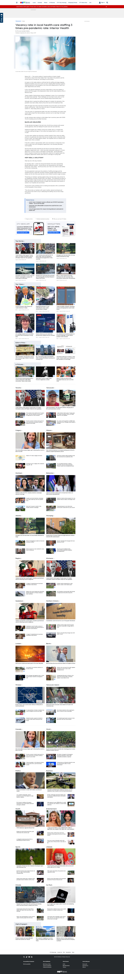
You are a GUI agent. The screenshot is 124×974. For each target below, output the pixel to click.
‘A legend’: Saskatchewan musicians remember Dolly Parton (34, 584)
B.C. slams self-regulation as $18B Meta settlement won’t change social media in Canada (66, 422)
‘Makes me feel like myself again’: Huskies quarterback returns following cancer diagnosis (30, 578)
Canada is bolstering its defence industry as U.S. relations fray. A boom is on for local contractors (59, 790)
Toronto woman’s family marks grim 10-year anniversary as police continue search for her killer (35, 422)
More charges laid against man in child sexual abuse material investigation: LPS (35, 676)
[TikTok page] (26, 957)
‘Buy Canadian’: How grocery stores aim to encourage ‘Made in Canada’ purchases (25, 358)
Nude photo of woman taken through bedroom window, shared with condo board (60, 536)
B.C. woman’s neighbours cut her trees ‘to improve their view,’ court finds (44, 939)
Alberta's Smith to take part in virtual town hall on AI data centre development (59, 493)
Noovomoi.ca (85, 965)
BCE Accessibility (26, 963)
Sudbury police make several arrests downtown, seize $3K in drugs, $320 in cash (65, 626)
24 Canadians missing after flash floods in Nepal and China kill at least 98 (66, 592)
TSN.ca (64, 967)
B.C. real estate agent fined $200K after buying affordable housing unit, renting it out (45, 358)
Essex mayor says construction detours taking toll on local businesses (29, 705)
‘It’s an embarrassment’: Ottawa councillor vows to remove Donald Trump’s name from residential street (65, 464)
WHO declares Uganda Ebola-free (25, 827)
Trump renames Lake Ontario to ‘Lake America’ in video (24, 307)
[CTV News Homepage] (25, 2)
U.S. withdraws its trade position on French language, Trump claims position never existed (66, 335)
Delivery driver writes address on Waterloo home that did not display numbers (66, 939)
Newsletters (68, 952)
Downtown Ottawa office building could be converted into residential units (66, 456)
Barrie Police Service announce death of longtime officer (60, 663)
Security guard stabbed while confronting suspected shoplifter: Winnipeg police (64, 550)
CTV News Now (83, 2)
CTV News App (53, 952)
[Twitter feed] (24, 957)
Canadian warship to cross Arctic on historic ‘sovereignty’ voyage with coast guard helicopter (25, 277)
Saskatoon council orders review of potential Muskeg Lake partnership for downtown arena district (35, 627)
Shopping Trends (72, 2)
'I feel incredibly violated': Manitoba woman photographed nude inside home (66, 308)
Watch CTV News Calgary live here (34, 455)
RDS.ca (84, 967)
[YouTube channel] (29, 957)
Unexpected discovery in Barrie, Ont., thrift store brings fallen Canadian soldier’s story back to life (65, 676)
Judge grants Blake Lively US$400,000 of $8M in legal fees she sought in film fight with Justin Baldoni (60, 828)
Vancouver (18, 21)
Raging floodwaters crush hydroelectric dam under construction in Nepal (42, 308)
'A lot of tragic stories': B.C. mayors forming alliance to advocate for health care (46, 209)
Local (34, 2)
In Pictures (52, 2)
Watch (45, 2)
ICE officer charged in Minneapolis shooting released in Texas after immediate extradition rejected (65, 755)
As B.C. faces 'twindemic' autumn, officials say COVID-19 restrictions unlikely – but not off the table (46, 203)
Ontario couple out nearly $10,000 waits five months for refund (24, 938)
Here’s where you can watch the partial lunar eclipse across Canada (45, 334)
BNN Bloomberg (66, 965)
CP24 (64, 963)
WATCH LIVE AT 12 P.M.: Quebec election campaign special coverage (29, 493)
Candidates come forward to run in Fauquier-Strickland (60, 620)
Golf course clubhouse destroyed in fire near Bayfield (29, 663)
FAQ (64, 952)
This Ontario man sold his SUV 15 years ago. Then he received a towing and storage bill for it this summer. (44, 257)
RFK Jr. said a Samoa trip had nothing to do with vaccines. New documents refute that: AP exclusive (66, 277)
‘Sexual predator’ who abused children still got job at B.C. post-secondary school (59, 408)
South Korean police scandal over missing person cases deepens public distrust (60, 749)
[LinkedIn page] (32, 957)
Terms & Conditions (47, 965)
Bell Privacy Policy (47, 963)
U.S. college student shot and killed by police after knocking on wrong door (24, 335)
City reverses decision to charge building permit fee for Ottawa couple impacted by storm (60, 451)
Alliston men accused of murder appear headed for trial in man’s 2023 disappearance (66, 668)
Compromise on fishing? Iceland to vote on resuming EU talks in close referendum (66, 763)
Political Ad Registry (47, 967)
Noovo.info (85, 963)
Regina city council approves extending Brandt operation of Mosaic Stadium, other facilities (35, 592)
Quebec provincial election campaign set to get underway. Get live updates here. (34, 499)
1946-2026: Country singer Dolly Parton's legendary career (44, 379)
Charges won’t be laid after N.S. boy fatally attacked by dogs (66, 255)
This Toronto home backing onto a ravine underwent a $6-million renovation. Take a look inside (24, 380)
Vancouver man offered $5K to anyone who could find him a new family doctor (45, 206)
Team (73, 952)
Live (90, 2)
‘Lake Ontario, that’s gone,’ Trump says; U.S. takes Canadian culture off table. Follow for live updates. (24, 256)
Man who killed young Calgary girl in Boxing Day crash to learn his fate (30, 451)
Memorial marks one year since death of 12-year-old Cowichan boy (59, 705)
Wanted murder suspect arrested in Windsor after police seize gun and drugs (34, 719)
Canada (40, 2)
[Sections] (17, 2)
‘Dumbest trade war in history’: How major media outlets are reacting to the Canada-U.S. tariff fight (66, 358)
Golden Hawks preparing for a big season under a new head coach (64, 584)
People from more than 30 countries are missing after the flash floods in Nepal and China (45, 277)
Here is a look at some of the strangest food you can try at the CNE (65, 380)
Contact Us (59, 952)
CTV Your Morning (61, 2)
